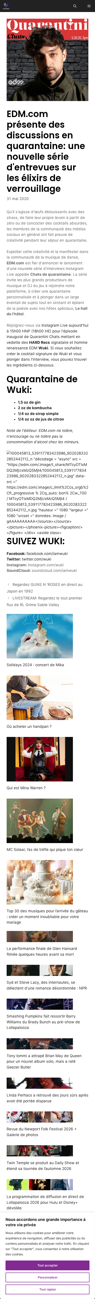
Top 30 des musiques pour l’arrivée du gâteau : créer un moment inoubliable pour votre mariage (47, 917)
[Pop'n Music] (6, 6)
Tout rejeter (47, 1289)
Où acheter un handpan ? (29, 726)
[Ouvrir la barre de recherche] (75, 6)
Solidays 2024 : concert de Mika (35, 665)
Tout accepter (47, 1265)
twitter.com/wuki (36, 559)
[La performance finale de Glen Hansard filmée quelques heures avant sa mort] (40, 939)
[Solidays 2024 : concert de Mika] (40, 655)
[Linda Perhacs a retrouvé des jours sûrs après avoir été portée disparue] (40, 1086)
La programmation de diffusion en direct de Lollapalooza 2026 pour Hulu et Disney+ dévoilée (45, 1202)
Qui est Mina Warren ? (26, 788)
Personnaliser (47, 1277)
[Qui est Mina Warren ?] (40, 778)
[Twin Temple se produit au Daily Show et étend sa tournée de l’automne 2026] (40, 1153)
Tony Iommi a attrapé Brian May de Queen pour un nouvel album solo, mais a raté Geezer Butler (44, 1061)
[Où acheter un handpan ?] (40, 717)
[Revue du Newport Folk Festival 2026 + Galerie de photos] (40, 1119)
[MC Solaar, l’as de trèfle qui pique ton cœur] (40, 840)
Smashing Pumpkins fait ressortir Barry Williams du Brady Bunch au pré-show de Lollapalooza (43, 1022)
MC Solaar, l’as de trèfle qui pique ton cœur (45, 849)
